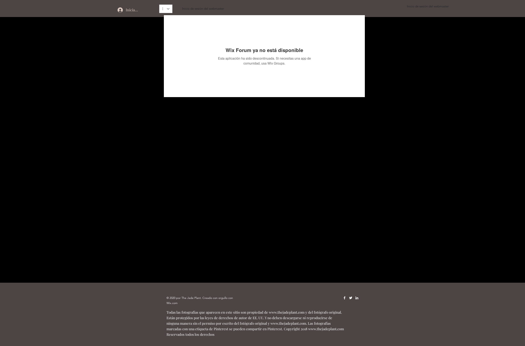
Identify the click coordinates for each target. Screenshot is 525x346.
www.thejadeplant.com (287, 312)
